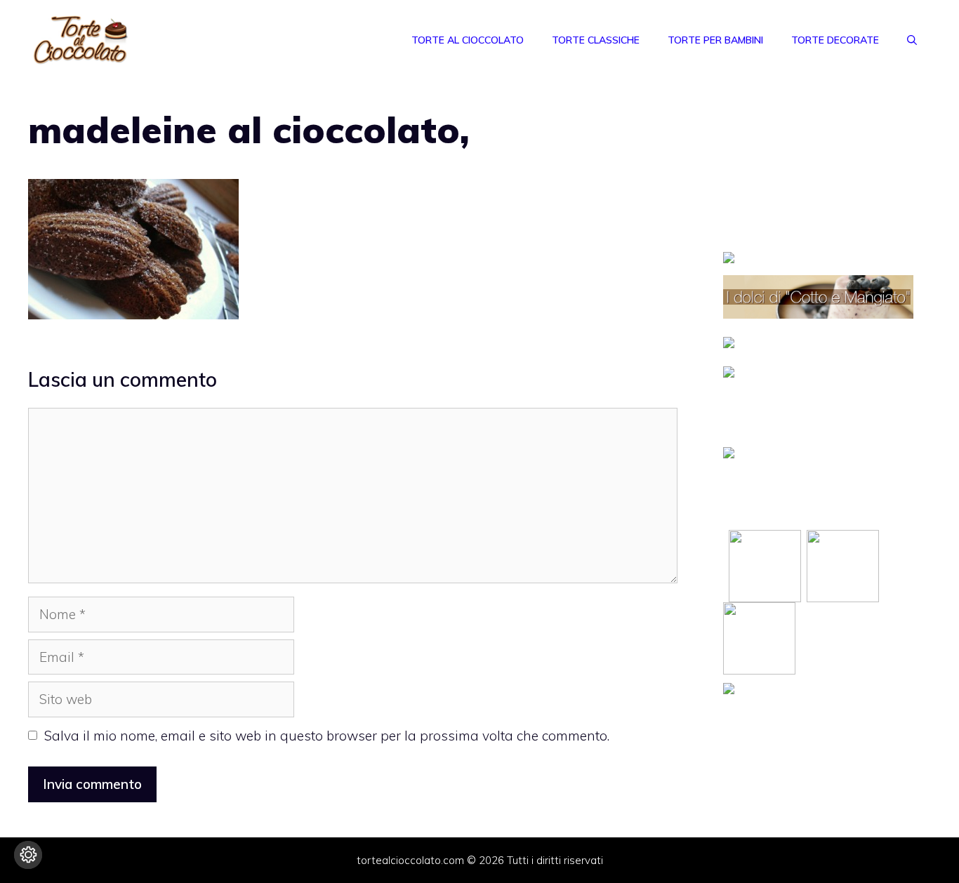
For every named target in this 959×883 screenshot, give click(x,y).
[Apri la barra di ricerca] (912, 40)
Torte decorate (835, 40)
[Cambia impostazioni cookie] (28, 855)
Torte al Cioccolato (467, 40)
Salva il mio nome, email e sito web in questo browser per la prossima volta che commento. (326, 735)
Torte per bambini (715, 40)
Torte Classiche (596, 40)
